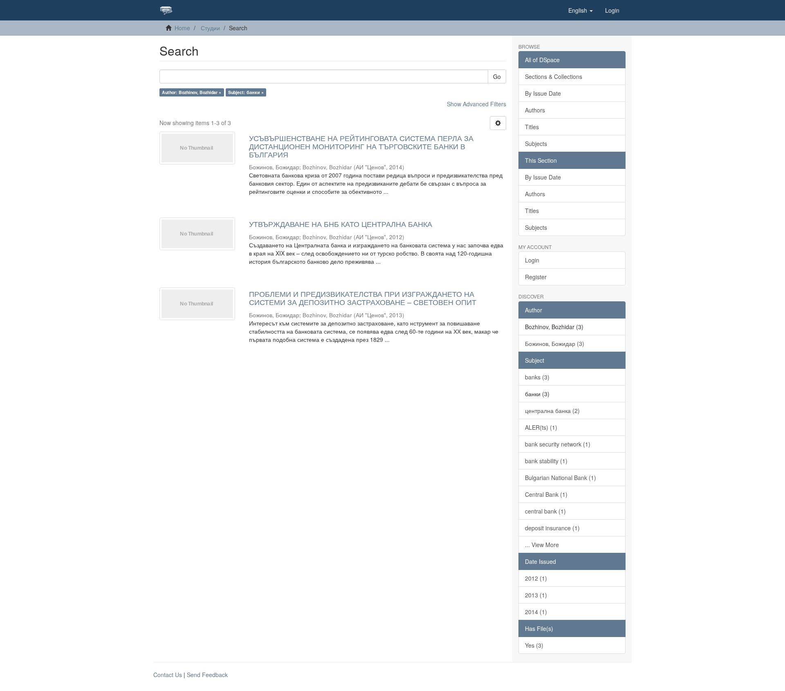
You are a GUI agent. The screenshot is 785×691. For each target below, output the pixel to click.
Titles (532, 127)
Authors (535, 110)
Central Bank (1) (546, 494)
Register (536, 277)
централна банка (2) (552, 410)
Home (182, 28)
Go (497, 76)
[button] (580, 10)
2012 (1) (536, 578)
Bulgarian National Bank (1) (560, 477)
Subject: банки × (246, 92)
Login (532, 260)
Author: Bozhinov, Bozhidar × (191, 92)
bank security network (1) (557, 444)
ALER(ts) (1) (541, 427)
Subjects (536, 143)
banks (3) (537, 377)
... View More (542, 545)
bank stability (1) (546, 461)
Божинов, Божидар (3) (554, 343)
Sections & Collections (553, 76)
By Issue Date (543, 93)
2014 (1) (536, 612)
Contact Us (167, 675)
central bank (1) (545, 511)
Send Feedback (207, 675)
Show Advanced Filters (476, 104)
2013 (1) (536, 595)
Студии (210, 28)
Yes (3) (534, 645)
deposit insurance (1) (552, 528)
